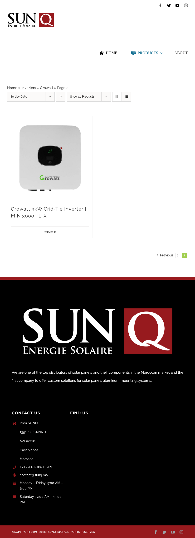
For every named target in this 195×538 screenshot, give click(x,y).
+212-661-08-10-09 (36, 467)
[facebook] (160, 5)
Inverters (28, 88)
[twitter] (169, 5)
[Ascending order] (60, 97)
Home (12, 88)
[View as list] (126, 96)
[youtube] (177, 5)
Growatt (46, 88)
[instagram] (186, 5)
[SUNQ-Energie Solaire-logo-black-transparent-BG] (31, 11)
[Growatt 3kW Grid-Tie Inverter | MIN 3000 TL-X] (50, 158)
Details (51, 232)
